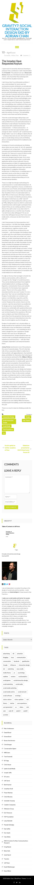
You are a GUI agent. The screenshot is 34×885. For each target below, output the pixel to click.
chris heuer (7, 764)
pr (14, 672)
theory (5, 703)
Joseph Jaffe (8, 772)
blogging (5, 657)
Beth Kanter (7, 784)
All (13, 653)
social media (6, 426)
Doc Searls (7, 833)
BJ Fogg (6, 760)
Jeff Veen (7, 863)
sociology (18, 695)
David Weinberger (9, 867)
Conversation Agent (10, 748)
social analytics (22, 676)
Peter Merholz (8, 792)
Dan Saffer (7, 829)
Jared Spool (7, 855)
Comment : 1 (26, 55)
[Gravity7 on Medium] (2, 584)
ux (4, 433)
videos (21, 707)
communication (21, 657)
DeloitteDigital (14, 592)
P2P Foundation (9, 817)
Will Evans (7, 752)
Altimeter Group (9, 809)
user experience (8, 429)
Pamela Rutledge (9, 825)
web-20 (11, 711)
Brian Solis (7, 851)
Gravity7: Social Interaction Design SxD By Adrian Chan (17, 31)
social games (7, 680)
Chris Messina (8, 796)
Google (5, 665)
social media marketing (9, 688)
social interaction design (8, 421)
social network (22, 692)
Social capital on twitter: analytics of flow (10, 448)
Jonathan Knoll (8, 788)
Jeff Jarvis (7, 780)
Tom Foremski (8, 756)
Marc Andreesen (9, 728)
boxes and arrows (9, 740)
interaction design (8, 417)
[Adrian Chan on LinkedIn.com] (4, 584)
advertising (6, 653)
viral (27, 707)
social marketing (8, 684)
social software (7, 695)
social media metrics (9, 692)
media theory (7, 672)
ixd (4, 669)
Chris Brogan (8, 744)
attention (20, 653)
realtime (5, 676)
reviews (13, 676)
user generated (7, 707)
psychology (21, 672)
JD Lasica (6, 776)
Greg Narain (7, 847)
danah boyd (7, 732)
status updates (19, 699)
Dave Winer (7, 871)
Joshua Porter (6, 347)
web (4, 711)
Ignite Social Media (9, 768)
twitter (12, 703)
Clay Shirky (7, 837)
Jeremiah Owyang (9, 801)
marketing (11, 669)
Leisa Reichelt (8, 821)
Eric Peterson (8, 813)
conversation (7, 661)
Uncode (28, 878)
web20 (25, 711)
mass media (20, 669)
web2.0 (18, 711)
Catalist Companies (10, 805)
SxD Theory (26, 420)
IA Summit (7, 72)
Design (28, 417)
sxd (27, 699)
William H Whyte (27, 357)
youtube (5, 715)
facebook (16, 661)
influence (13, 665)
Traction (6, 859)
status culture (7, 699)
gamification (25, 661)
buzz (12, 657)
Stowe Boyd (7, 736)
